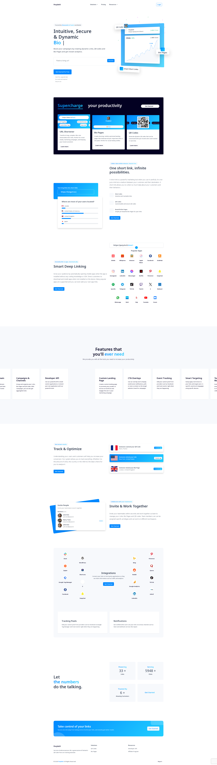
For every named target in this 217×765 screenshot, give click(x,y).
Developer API (132, 748)
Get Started (149, 106)
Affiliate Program (133, 751)
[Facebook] (107, 123)
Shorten (110, 61)
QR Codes (94, 748)
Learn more (64, 147)
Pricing (103, 4)
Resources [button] (112, 4)
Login (159, 5)
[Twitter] (109, 123)
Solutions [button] (93, 4)
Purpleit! (61, 761)
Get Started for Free (62, 72)
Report (160, 761)
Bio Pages (94, 751)
